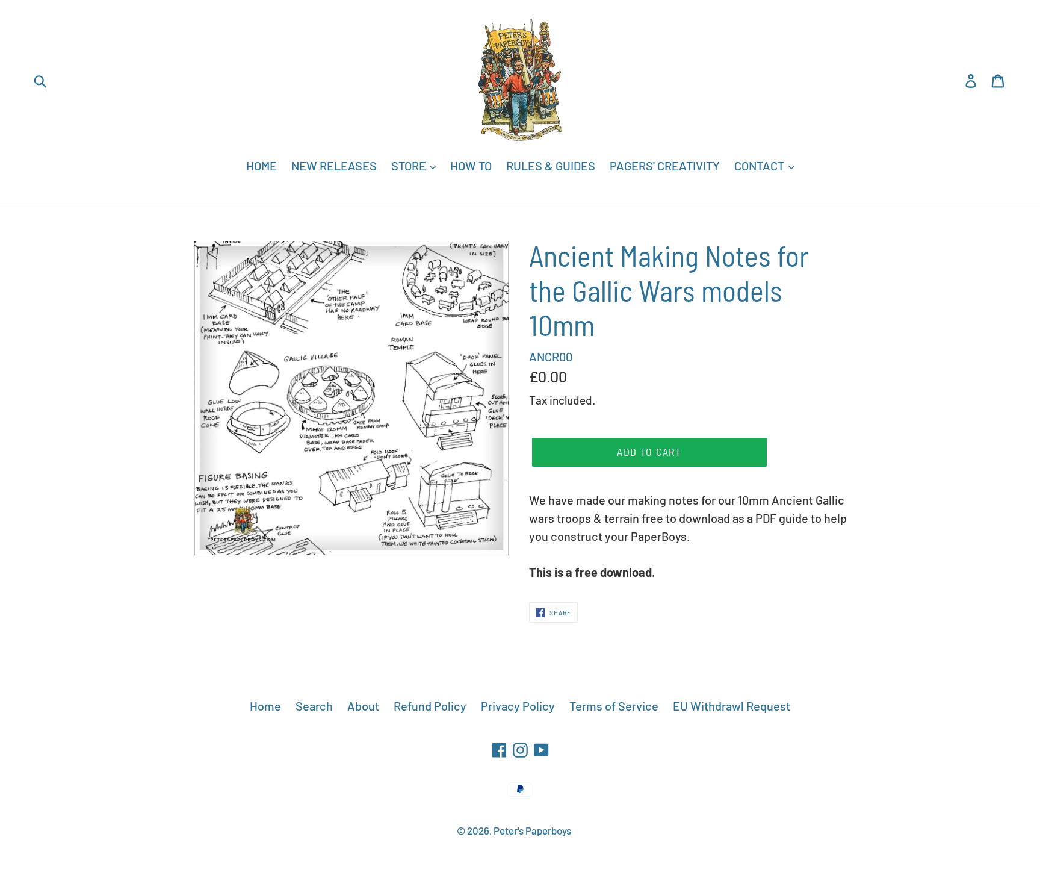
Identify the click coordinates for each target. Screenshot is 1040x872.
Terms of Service (613, 706)
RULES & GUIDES (550, 165)
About (363, 706)
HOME (261, 165)
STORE (410, 165)
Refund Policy (430, 706)
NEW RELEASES (334, 165)
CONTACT (760, 165)
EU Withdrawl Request (731, 706)
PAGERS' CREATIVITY (665, 165)
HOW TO (471, 165)
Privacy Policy (518, 706)
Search (314, 706)
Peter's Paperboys (532, 830)
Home (265, 706)
